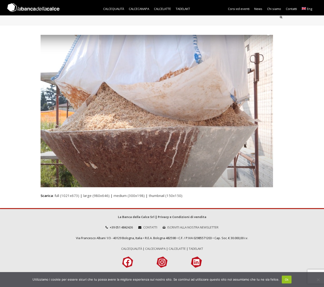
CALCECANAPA (155, 248)
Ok (287, 279)
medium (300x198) (129, 195)
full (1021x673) (67, 195)
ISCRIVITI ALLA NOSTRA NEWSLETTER (192, 227)
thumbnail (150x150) (165, 195)
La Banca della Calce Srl (136, 217)
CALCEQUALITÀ (131, 248)
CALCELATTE (177, 248)
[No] (318, 279)
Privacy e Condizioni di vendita (182, 217)
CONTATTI (150, 227)
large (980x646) (96, 195)
